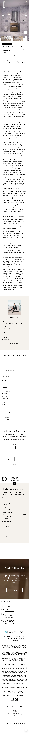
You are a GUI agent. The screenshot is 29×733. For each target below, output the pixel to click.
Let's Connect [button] (14, 590)
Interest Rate (6, 521)
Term (3, 507)
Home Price (5, 503)
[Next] (25, 447)
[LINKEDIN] (16, 706)
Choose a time (6, 455)
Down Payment (6, 512)
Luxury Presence (14, 716)
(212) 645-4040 (10, 623)
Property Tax (5, 517)
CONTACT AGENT (14, 343)
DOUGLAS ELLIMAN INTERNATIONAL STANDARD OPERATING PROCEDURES (15, 638)
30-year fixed (6, 509)
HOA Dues (5, 526)
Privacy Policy (20, 723)
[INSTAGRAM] (12, 706)
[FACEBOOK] (8, 706)
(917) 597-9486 (6, 328)
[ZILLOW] (20, 706)
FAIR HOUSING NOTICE (9, 636)
